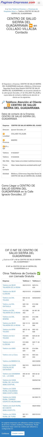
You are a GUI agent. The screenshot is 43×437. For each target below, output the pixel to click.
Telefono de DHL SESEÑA (8, 318)
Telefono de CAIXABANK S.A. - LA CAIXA (11, 375)
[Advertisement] (21, 56)
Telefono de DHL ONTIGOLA (8, 305)
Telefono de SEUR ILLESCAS (9, 292)
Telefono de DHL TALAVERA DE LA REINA (11, 311)
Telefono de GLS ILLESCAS (8, 343)
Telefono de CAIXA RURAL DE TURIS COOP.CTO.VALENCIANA (12, 416)
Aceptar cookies (17, 433)
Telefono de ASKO (9, 348)
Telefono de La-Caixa (10, 355)
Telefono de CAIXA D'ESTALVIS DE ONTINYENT (9, 367)
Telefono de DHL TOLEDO (8, 299)
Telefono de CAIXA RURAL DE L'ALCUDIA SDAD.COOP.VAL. (11, 382)
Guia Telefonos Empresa (17, 9)
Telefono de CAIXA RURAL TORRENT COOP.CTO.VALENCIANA (12, 399)
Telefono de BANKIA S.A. (11, 361)
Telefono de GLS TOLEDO (8, 337)
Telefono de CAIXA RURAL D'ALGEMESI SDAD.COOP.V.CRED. (10, 390)
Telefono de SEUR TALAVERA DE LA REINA (11, 286)
